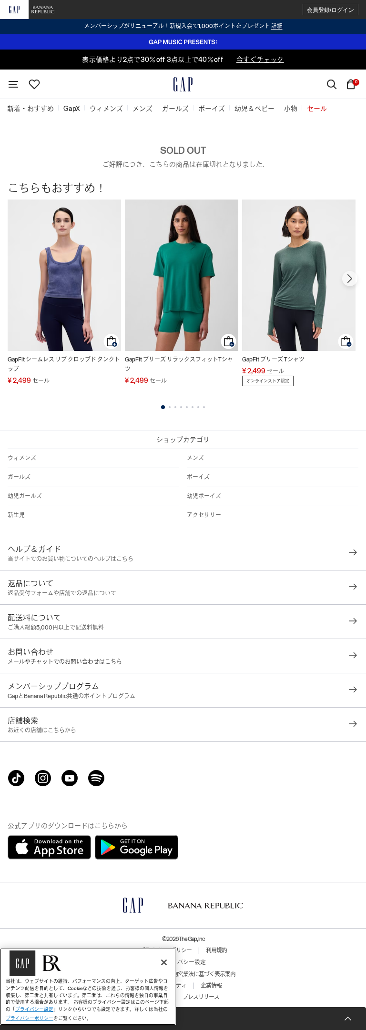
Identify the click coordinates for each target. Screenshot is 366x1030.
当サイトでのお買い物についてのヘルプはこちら (70, 559)
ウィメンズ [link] (106, 108)
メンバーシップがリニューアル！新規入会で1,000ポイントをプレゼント (183, 26)
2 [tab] (170, 407)
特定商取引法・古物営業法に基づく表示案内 (183, 974)
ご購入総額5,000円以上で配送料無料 (56, 627)
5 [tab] (187, 407)
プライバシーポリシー (29, 1018)
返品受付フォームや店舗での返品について (62, 593)
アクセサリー (204, 515)
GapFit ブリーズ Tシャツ (273, 359)
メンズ (195, 458)
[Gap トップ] (183, 84)
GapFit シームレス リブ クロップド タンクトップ (64, 364)
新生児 (16, 515)
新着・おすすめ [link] (30, 108)
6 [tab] (192, 407)
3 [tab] (175, 407)
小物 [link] (290, 108)
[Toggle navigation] (13, 84)
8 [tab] (204, 407)
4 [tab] (181, 407)
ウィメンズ (22, 458)
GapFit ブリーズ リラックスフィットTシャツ (179, 364)
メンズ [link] (142, 108)
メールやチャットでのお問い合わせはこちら (65, 662)
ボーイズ (198, 477)
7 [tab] (198, 407)
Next (349, 278)
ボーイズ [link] (211, 108)
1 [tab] (163, 407)
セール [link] (317, 108)
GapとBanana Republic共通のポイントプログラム (71, 696)
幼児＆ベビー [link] (254, 108)
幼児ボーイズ (204, 496)
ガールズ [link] (175, 108)
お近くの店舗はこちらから (42, 730)
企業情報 (211, 985)
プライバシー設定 (183, 962)
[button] (330, 9)
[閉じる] (163, 962)
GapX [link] (71, 108)
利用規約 (216, 950)
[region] (88, 986)
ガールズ (19, 477)
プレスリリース (201, 997)
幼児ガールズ (25, 496)
